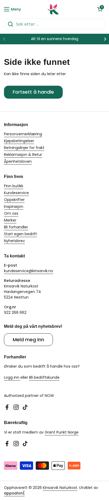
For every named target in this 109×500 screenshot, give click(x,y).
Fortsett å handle (33, 92)
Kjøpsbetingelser (19, 140)
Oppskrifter (14, 199)
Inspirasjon (13, 206)
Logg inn (12, 377)
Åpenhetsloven (18, 161)
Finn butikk (13, 186)
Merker (10, 220)
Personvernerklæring (23, 134)
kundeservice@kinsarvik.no (28, 270)
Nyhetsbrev (14, 240)
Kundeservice (16, 192)
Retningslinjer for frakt (24, 147)
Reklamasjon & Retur (23, 154)
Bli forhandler (16, 227)
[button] (99, 9)
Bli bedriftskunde (44, 377)
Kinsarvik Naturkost (60, 487)
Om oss (11, 213)
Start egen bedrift (20, 234)
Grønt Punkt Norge (62, 432)
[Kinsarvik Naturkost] (53, 9)
